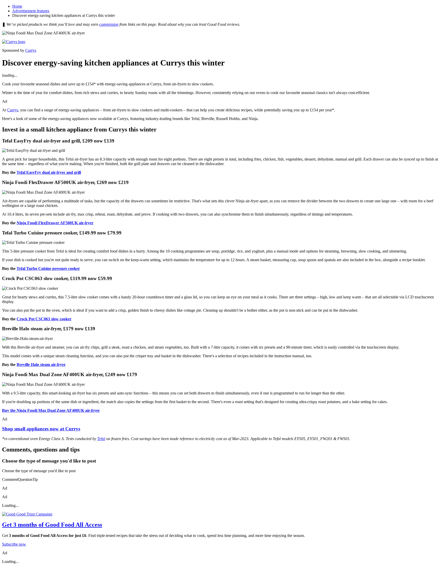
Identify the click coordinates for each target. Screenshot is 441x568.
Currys (30, 50)
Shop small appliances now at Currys (41, 428)
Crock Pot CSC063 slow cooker (44, 319)
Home (17, 6)
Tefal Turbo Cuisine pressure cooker (48, 268)
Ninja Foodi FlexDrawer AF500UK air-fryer (55, 223)
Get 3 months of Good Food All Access (52, 524)
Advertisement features (30, 11)
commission (108, 24)
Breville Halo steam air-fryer (41, 364)
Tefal (101, 439)
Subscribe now (14, 544)
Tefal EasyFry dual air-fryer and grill (49, 172)
